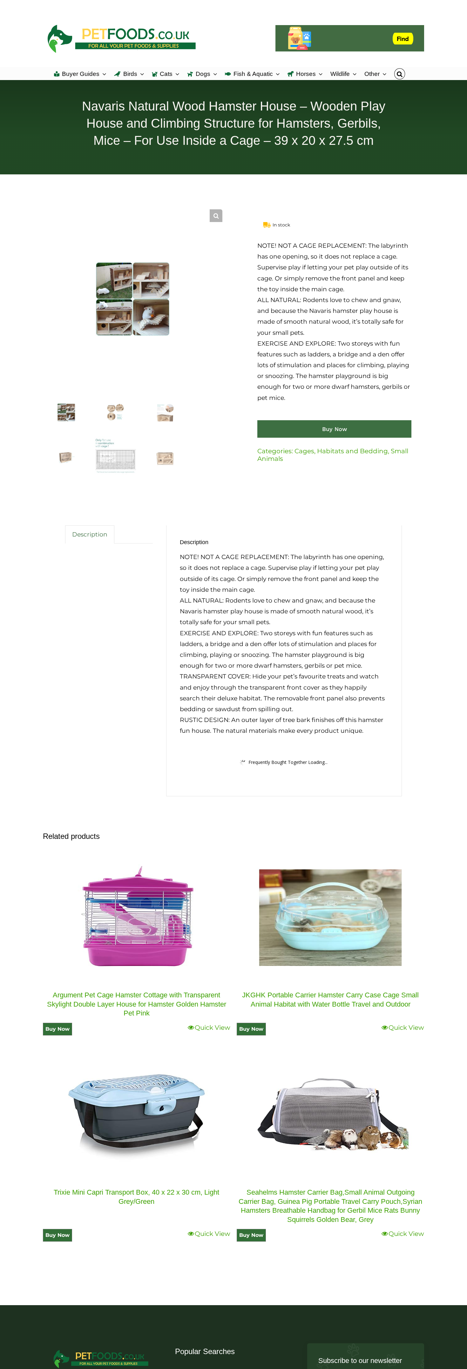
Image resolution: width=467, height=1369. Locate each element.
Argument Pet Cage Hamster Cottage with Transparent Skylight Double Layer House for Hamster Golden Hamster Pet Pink (136, 1004)
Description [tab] (89, 534)
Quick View (212, 1027)
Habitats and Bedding (352, 451)
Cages (304, 451)
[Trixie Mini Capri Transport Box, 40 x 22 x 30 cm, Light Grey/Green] (136, 1114)
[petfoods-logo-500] (101, 1349)
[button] (399, 73)
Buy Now (334, 429)
